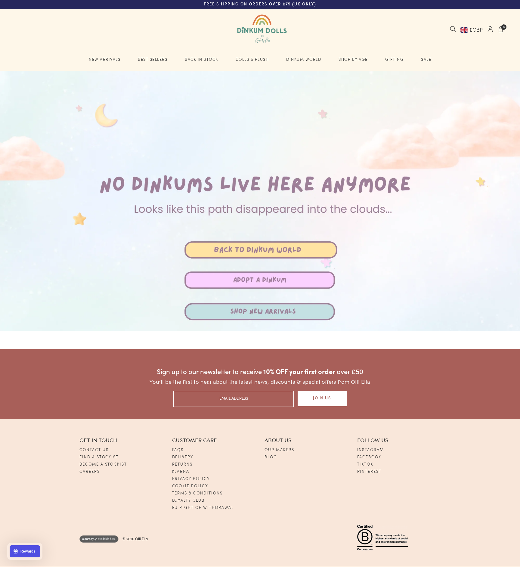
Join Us (322, 398)
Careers (89, 472)
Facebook (369, 457)
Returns (182, 464)
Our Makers (279, 450)
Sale (426, 60)
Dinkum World (303, 60)
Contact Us (94, 450)
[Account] (490, 30)
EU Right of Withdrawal (203, 508)
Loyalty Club (188, 501)
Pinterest (369, 472)
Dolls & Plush (252, 60)
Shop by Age (353, 60)
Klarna (181, 472)
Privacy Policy (191, 479)
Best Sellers (152, 60)
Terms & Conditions (197, 493)
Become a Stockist (103, 464)
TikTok (365, 464)
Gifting (394, 60)
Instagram (370, 450)
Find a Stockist (99, 457)
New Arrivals (104, 60)
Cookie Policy (190, 486)
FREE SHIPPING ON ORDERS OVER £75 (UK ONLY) (260, 4)
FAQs (178, 450)
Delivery (183, 457)
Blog (271, 457)
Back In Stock (201, 60)
